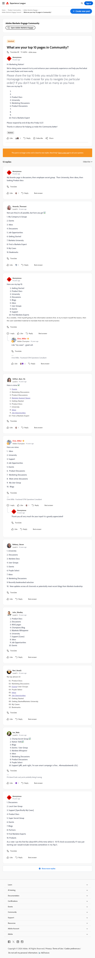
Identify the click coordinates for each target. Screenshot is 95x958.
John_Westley (17, 612)
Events (14, 389)
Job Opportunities (19, 413)
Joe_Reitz (15, 732)
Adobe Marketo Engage (30, 10)
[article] (47, 182)
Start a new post (63, 153)
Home (4, 10)
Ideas (14, 410)
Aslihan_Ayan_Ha (18, 379)
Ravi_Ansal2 (16, 670)
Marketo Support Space (21, 398)
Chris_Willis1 (21, 339)
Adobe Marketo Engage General (11, 12)
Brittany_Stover (18, 544)
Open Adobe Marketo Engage (22, 27)
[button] (81, 11)
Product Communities (14, 10)
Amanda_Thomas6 (19, 206)
